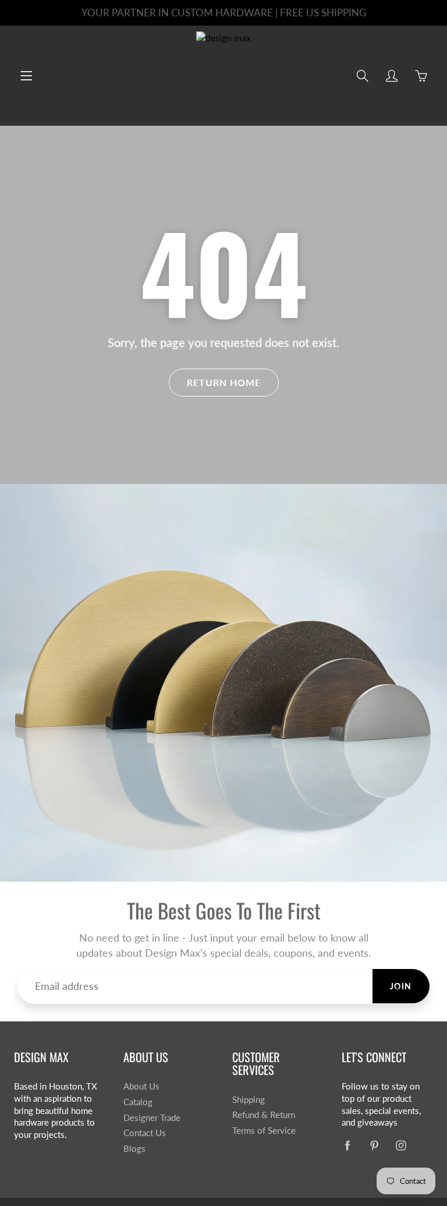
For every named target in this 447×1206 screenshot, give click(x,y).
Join (401, 986)
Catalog (137, 1102)
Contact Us (144, 1133)
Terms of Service (264, 1131)
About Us (141, 1086)
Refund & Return (263, 1115)
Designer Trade (151, 1118)
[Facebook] (348, 1145)
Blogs (134, 1149)
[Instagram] (401, 1145)
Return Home (224, 382)
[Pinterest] (374, 1145)
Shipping (248, 1100)
